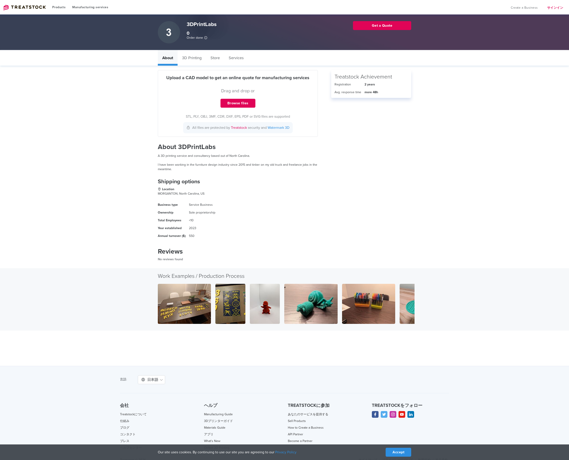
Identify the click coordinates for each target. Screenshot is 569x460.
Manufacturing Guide (218, 414)
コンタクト (128, 434)
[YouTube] (402, 414)
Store (215, 57)
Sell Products (297, 421)
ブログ (124, 428)
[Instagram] (393, 414)
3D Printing (192, 57)
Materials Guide (214, 428)
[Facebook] (375, 414)
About (167, 57)
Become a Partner (300, 441)
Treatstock (24, 7)
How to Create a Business (306, 428)
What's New (212, 441)
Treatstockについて (133, 414)
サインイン (555, 8)
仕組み (124, 421)
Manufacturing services (90, 7)
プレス (124, 441)
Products (59, 7)
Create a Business (524, 8)
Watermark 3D (278, 127)
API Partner (295, 434)
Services (236, 57)
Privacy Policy (286, 452)
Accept (398, 452)
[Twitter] (384, 414)
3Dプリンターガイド (218, 421)
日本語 (153, 379)
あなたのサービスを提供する (308, 414)
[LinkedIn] (410, 414)
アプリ (208, 434)
